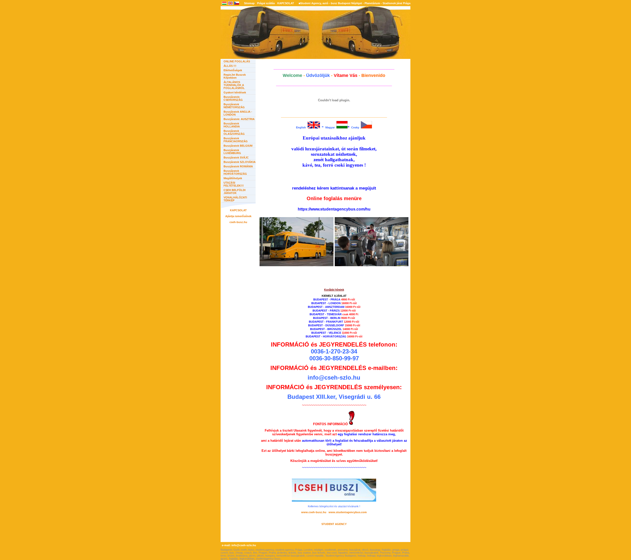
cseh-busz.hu (238, 222)
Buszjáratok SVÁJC (236, 157)
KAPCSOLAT (285, 3)
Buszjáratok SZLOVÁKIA (240, 161)
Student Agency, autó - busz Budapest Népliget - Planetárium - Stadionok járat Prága (355, 3)
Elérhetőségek (233, 70)
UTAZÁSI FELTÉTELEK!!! (234, 184)
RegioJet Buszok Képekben (235, 76)
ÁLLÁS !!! (230, 65)
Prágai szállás (266, 3)
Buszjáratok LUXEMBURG (232, 152)
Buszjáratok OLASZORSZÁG (234, 132)
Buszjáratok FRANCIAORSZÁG (236, 140)
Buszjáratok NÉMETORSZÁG (234, 106)
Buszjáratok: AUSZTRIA (239, 119)
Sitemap (249, 3)
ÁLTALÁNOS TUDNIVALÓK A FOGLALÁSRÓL (234, 85)
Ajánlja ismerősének (238, 216)
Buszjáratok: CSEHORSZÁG (233, 98)
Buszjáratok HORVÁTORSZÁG (235, 172)
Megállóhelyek (233, 178)
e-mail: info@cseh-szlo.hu (239, 545)
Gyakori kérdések (235, 92)
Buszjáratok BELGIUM (238, 145)
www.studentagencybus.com (348, 512)
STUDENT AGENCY (334, 524)
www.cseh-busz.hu (314, 512)
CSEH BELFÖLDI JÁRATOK (234, 191)
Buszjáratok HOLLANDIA (232, 125)
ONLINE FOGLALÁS (237, 61)
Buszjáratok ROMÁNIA (238, 166)
